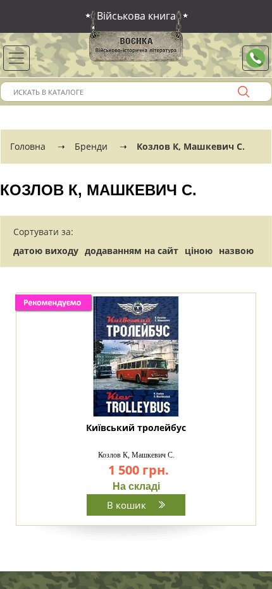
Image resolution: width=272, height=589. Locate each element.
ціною (199, 251)
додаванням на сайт (131, 251)
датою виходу (45, 251)
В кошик (128, 505)
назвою (236, 251)
